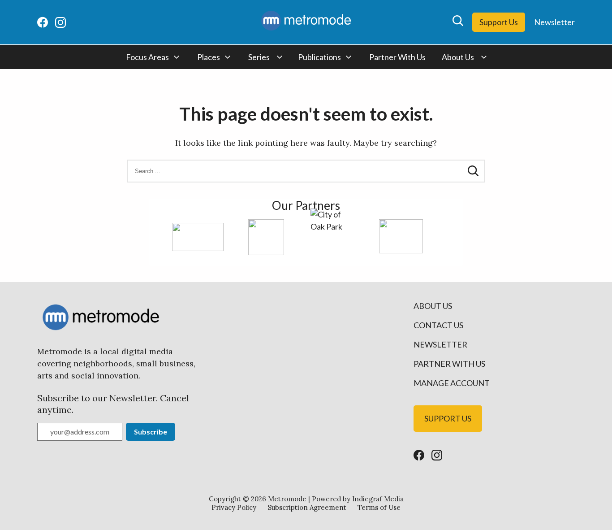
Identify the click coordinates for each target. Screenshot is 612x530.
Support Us (498, 22)
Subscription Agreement (306, 507)
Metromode (287, 499)
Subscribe (150, 431)
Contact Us (438, 325)
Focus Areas (147, 57)
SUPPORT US (447, 418)
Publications (319, 57)
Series (259, 57)
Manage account (452, 383)
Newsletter (554, 22)
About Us (458, 57)
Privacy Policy (233, 507)
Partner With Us (397, 57)
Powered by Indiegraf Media (358, 499)
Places (208, 57)
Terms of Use (379, 507)
